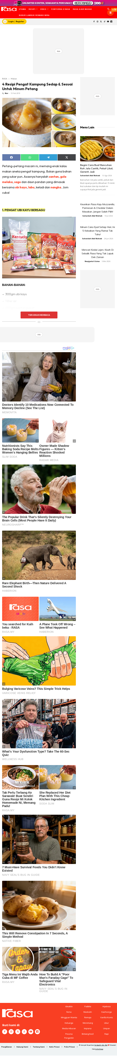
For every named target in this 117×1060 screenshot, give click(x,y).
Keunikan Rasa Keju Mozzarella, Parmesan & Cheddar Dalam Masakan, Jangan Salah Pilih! (97, 208)
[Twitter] (101, 22)
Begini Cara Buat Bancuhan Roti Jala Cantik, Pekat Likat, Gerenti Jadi (96, 168)
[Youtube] (108, 22)
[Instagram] (97, 22)
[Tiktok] (104, 22)
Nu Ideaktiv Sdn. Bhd (100, 1045)
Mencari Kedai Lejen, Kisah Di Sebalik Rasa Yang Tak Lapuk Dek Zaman (97, 253)
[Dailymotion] (111, 22)
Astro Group (99, 1049)
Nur (6, 93)
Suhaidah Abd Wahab (90, 175)
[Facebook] (94, 22)
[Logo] (9, 9)
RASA (4, 78)
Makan (14, 78)
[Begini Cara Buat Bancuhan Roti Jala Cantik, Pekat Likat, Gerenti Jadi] (97, 148)
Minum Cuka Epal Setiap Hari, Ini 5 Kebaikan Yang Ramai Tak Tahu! (97, 230)
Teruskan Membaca (39, 315)
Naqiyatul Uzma (92, 261)
